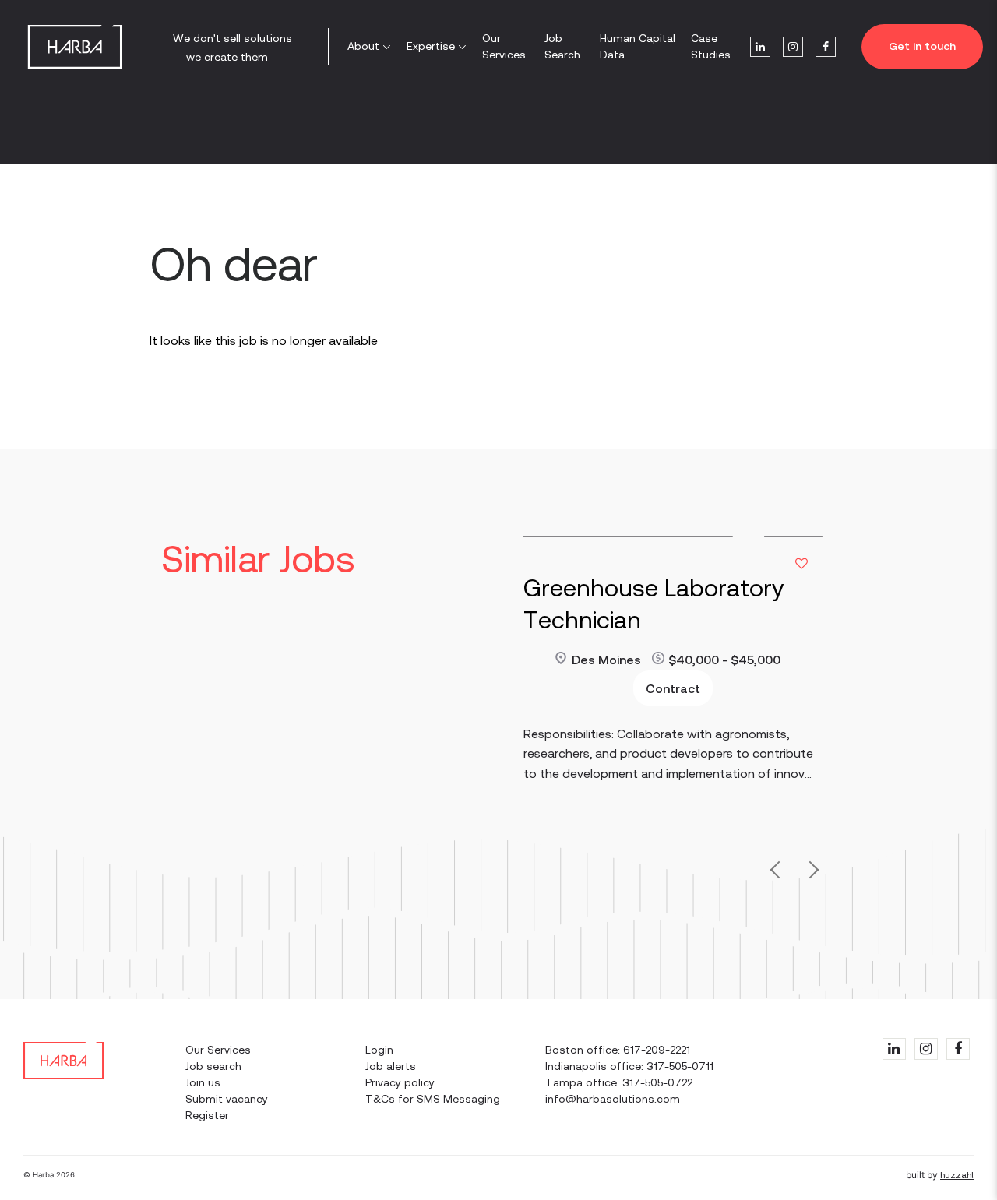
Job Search (562, 46)
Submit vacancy (226, 1099)
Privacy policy (400, 1082)
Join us (202, 1082)
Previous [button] (779, 866)
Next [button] (810, 873)
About (363, 46)
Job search (213, 1066)
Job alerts (390, 1066)
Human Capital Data (637, 46)
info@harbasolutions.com (612, 1099)
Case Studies (711, 46)
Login (379, 1049)
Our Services (504, 46)
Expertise (431, 46)
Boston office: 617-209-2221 (617, 1049)
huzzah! (957, 1175)
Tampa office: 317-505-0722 (618, 1082)
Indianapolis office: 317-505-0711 (629, 1066)
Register (207, 1115)
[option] (672, 683)
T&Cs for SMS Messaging (432, 1099)
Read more (553, 671)
